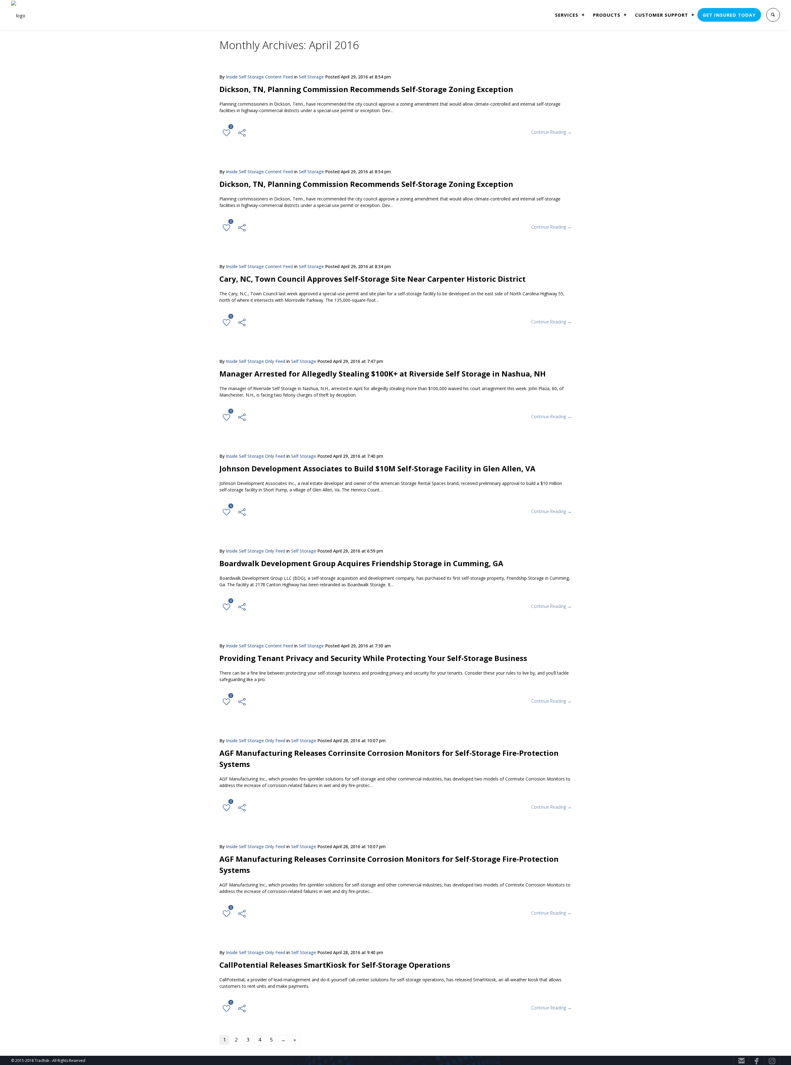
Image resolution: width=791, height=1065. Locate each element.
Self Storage (311, 77)
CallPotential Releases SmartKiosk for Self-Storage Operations (334, 965)
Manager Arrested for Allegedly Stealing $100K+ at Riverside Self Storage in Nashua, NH (382, 373)
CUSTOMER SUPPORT (661, 15)
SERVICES (566, 15)
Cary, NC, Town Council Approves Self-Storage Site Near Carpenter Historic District (372, 279)
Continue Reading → (551, 132)
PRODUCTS (606, 15)
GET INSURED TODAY (729, 15)
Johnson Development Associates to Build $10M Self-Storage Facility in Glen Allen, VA (377, 468)
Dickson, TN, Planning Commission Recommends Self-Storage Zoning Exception (366, 89)
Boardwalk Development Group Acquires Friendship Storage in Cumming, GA (361, 563)
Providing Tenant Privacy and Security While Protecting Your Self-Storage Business (373, 658)
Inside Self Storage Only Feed (255, 361)
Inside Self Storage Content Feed (259, 77)
